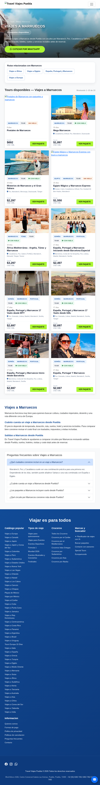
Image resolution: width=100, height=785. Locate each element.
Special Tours (80, 550)
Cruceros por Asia (59, 558)
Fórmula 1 (32, 548)
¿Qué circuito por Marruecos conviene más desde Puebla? (37, 497)
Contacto (8, 742)
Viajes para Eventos (36, 540)
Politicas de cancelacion (14, 735)
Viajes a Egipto (33, 71)
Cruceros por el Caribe (61, 537)
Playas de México (12, 593)
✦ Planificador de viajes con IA (85, 537)
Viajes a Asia (10, 697)
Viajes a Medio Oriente (14, 667)
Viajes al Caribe (11, 600)
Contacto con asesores (84, 547)
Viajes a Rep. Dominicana (10, 616)
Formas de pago (11, 727)
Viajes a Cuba (10, 604)
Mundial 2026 (33, 551)
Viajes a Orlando (11, 574)
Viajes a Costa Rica (13, 625)
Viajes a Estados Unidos (15, 563)
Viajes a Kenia (10, 686)
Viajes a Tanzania (12, 689)
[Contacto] (94, 779)
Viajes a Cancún (11, 585)
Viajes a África (15, 71)
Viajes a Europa (16, 78)
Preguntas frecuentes (13, 739)
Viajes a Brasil (10, 637)
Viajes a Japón (11, 541)
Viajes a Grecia (11, 656)
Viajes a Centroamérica (14, 622)
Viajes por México (12, 596)
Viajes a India (10, 712)
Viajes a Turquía (11, 659)
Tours (12, 22)
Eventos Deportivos (36, 544)
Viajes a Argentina (12, 633)
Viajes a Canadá (11, 537)
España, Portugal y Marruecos (59, 71)
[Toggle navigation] (91, 4)
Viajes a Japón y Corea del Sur (14, 546)
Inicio (7, 22)
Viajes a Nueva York (13, 566)
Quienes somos (11, 724)
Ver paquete (38, 144)
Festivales (32, 562)
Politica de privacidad (13, 731)
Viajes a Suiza (10, 674)
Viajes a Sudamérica (13, 559)
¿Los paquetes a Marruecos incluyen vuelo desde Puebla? (37, 490)
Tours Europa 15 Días (14, 644)
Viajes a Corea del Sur (14, 704)
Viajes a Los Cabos (13, 581)
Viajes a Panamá (12, 629)
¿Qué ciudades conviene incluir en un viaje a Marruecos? (36, 462)
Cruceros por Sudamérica (57, 552)
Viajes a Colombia (12, 551)
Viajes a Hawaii (11, 578)
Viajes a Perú (10, 555)
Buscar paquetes (82, 543)
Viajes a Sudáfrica (12, 682)
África (18, 22)
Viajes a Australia (12, 693)
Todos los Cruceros (59, 534)
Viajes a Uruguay (12, 640)
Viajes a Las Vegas (12, 570)
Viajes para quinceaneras (33, 535)
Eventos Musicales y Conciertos (36, 556)
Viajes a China (11, 701)
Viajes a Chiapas (11, 589)
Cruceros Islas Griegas (61, 548)
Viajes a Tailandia (12, 708)
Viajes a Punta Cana (13, 608)
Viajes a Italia (10, 648)
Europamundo (81, 554)
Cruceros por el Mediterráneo (58, 542)
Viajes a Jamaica (12, 611)
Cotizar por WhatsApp (26, 49)
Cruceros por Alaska (60, 562)
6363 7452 (86, 777)
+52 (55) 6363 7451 (75, 777)
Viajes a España (11, 652)
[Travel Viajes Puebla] (19, 4)
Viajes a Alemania (12, 671)
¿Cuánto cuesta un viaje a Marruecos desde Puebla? (34, 483)
